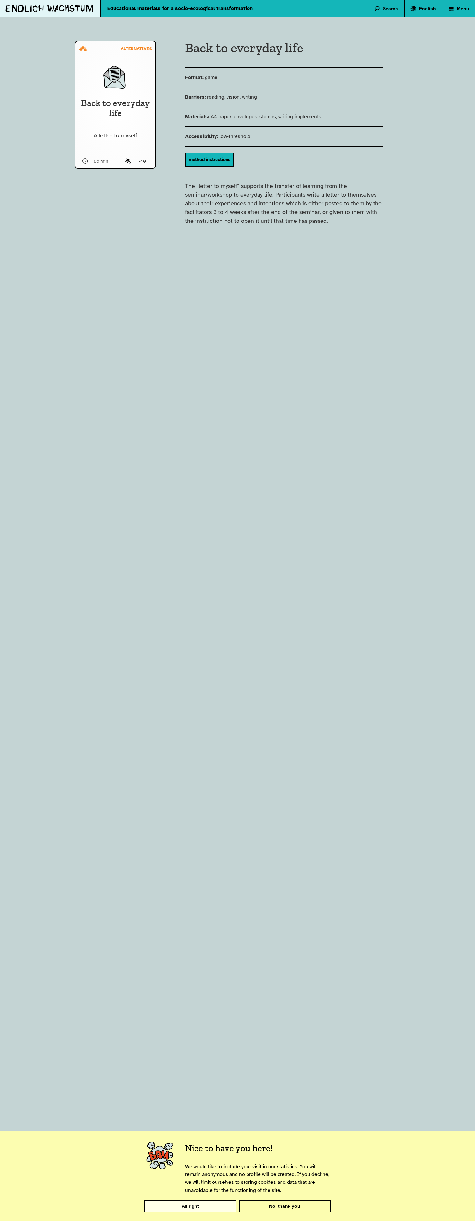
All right (190, 1206)
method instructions (209, 159)
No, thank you (284, 1206)
